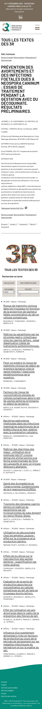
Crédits (3, 685)
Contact (4, 682)
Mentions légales (7, 690)
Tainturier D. (5, 227)
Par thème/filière (28, 283)
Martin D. (33, 224)
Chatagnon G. (23, 224)
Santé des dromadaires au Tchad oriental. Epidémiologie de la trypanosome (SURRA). (21, 486)
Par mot (28, 289)
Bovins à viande (7, 57)
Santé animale (6, 60)
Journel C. (13, 224)
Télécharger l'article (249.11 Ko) (12, 208)
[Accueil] (12, 27)
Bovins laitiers (19, 57)
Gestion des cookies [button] (8, 696)
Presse (3, 693)
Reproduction (31, 57)
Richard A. (4, 224)
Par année (9, 289)
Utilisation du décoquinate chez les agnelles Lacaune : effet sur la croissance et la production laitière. (19, 537)
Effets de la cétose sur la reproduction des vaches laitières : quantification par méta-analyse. (20, 560)
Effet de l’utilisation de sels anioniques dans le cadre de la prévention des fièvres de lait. (21, 612)
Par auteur (9, 283)
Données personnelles (9, 688)
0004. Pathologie (8, 54)
